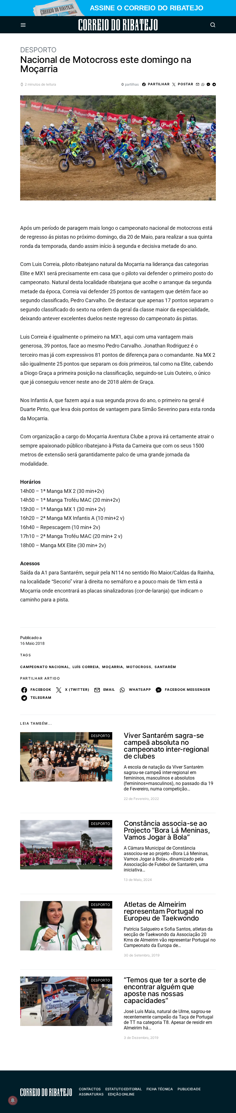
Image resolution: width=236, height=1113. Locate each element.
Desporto (38, 50)
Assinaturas (91, 1094)
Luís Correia (86, 667)
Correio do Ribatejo (104, 24)
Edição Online (121, 1094)
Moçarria (112, 667)
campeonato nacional (44, 667)
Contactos (90, 1089)
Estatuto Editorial (123, 1089)
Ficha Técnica (159, 1089)
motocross (138, 667)
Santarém (165, 667)
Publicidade (189, 1089)
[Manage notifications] (12, 1100)
